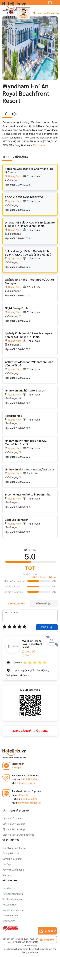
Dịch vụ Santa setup (13, 829)
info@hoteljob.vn (26, 783)
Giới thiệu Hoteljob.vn (14, 847)
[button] (27, 76)
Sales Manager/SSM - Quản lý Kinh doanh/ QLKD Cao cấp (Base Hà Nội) (28, 252)
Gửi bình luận (46, 627)
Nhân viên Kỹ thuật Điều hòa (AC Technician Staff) (26, 442)
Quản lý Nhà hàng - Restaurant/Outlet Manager (29, 281)
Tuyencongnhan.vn (12, 893)
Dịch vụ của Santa (12, 818)
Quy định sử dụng (12, 858)
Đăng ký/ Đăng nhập (47, 13)
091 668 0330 (29, 798)
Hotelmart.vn (9, 904)
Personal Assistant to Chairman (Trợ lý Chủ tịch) (29, 170)
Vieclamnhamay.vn (12, 899)
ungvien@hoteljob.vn (29, 802)
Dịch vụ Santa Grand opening (18, 834)
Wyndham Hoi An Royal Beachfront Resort (32, 643)
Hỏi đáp (6, 864)
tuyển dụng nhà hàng (32, 948)
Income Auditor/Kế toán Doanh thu (28, 494)
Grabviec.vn (8, 920)
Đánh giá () (43, 603)
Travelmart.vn (10, 915)
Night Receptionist (17, 308)
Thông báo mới (10, 853)
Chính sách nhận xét (46, 577)
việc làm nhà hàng (12, 948)
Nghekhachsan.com (13, 910)
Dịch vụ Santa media (13, 823)
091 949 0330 (29, 779)
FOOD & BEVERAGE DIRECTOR (24, 197)
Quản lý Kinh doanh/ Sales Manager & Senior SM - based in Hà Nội (29, 335)
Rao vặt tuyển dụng (13, 869)
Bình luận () (16, 603)
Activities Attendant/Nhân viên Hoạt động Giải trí (29, 363)
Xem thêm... (39, 145)
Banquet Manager (16, 519)
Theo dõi (30, 651)
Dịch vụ (9, 24)
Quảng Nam (14, 176)
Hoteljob (17, 767)
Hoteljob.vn (8, 888)
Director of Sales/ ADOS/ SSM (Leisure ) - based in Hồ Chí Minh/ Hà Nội (30, 224)
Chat (27, 655)
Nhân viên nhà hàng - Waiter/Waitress (29, 469)
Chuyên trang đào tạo (52, 23)
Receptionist (13, 415)
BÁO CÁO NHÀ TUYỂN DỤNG (31, 730)
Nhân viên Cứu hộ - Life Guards (25, 390)
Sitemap (7, 875)
